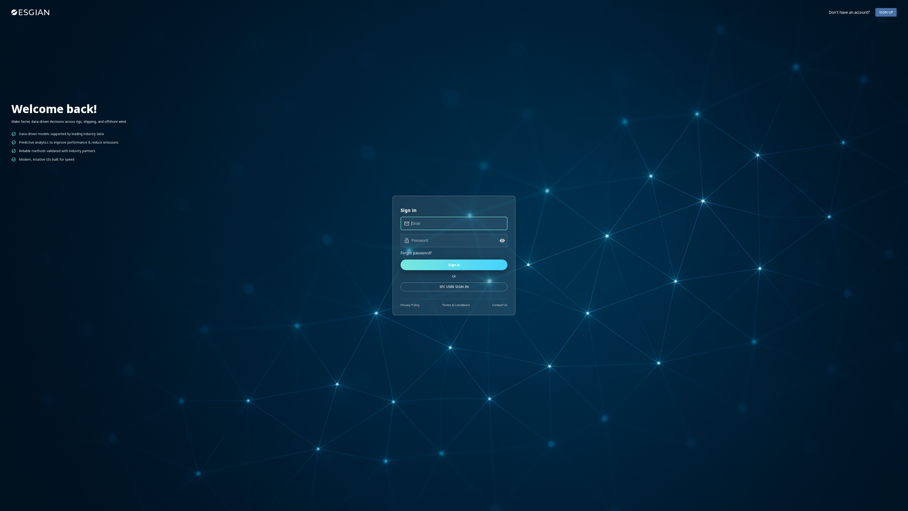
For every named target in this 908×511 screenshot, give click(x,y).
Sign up (886, 12)
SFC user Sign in (454, 286)
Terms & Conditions (456, 305)
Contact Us (499, 305)
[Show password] (502, 240)
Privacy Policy (410, 305)
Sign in (454, 264)
